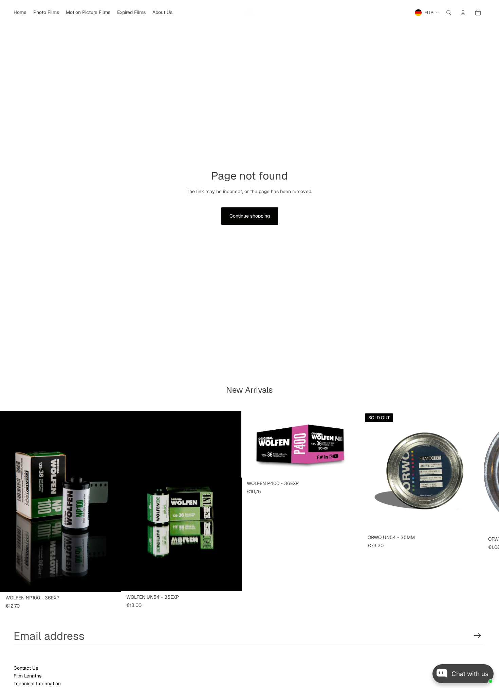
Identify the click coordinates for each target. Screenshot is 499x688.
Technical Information (37, 684)
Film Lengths (27, 676)
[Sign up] (477, 636)
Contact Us (26, 668)
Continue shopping (249, 216)
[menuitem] (20, 12)
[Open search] (448, 12)
